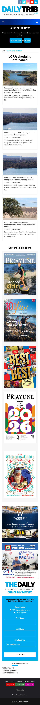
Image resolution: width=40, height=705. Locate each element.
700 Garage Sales (8, 673)
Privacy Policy (20, 690)
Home (3, 50)
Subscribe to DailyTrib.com (20, 695)
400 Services (6, 668)
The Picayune (29, 684)
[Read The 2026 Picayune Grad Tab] (20, 417)
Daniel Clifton (16, 93)
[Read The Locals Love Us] (20, 367)
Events (33, 681)
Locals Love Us (10, 684)
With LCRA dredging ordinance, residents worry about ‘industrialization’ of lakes (19, 224)
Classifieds (26, 681)
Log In (27, 40)
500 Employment (8, 670)
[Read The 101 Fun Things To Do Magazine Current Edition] (20, 320)
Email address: (20, 640)
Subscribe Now (15, 40)
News (6, 681)
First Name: (20, 618)
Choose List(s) (20, 607)
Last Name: (20, 629)
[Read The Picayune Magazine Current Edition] (20, 274)
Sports (11, 681)
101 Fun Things (20, 684)
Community (19, 681)
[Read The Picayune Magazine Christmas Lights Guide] (20, 474)
